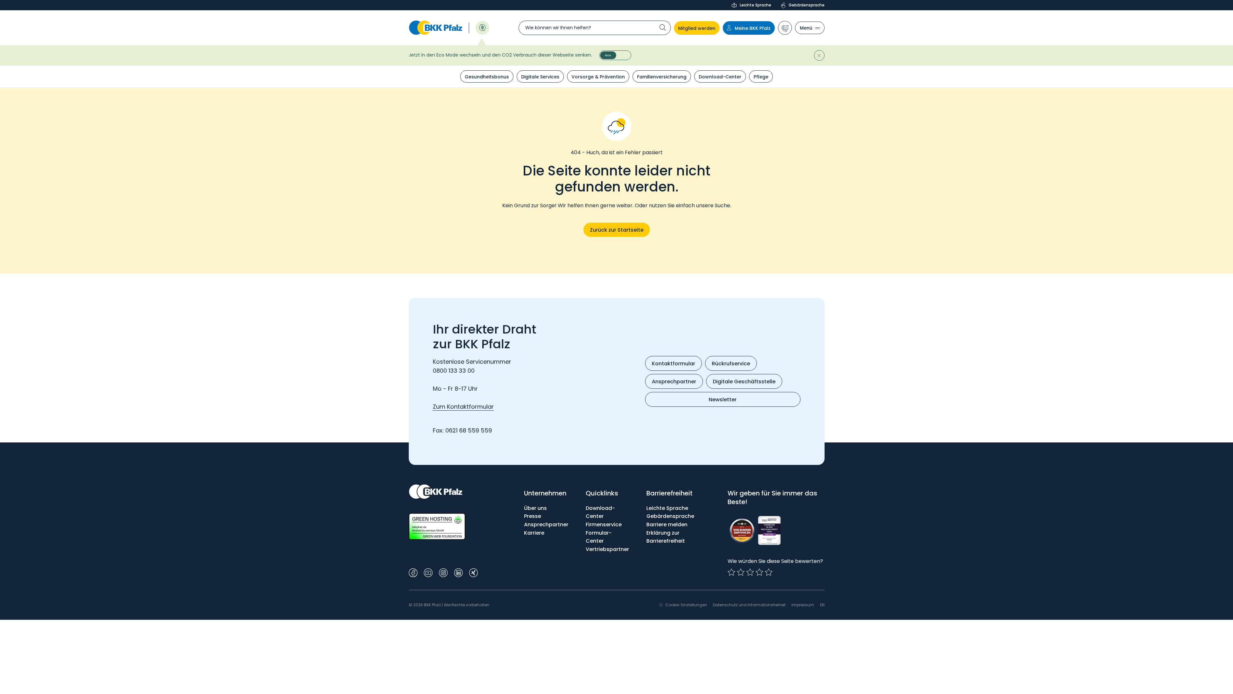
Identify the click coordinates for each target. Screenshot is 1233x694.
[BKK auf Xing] (473, 572)
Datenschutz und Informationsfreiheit (749, 605)
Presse (532, 516)
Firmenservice (604, 524)
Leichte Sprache (755, 5)
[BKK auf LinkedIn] (458, 572)
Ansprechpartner (546, 524)
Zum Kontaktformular (463, 407)
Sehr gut (769, 572)
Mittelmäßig (741, 572)
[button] (785, 28)
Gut (750, 572)
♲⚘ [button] (482, 27)
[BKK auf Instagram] (443, 572)
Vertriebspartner (607, 549)
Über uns (535, 508)
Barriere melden (666, 524)
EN (822, 605)
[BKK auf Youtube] (428, 572)
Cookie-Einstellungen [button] (686, 605)
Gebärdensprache (807, 5)
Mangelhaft (731, 572)
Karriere (534, 533)
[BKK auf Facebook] (413, 572)
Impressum (802, 605)
